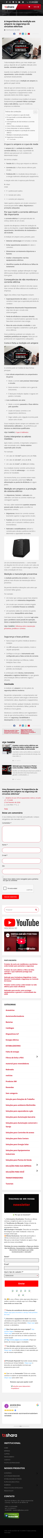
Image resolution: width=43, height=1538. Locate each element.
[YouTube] (19, 2)
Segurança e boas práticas (15, 137)
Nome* (6, 1257)
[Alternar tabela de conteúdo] (34, 112)
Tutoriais (9, 1184)
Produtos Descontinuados (13, 1488)
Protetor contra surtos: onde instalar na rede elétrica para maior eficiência (20, 986)
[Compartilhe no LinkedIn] (23, 34)
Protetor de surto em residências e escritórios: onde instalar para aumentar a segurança (21, 965)
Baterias (9, 1022)
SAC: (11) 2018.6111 (10, 1508)
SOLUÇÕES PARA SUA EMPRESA (18, 1166)
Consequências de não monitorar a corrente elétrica (20, 123)
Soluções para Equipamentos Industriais (18, 1152)
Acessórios (10, 1010)
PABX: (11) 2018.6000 (11, 1506)
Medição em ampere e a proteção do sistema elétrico (21, 132)
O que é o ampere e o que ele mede (18, 115)
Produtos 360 (11, 1081)
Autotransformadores (15, 1016)
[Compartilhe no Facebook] (14, 34)
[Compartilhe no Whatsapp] (26, 34)
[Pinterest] (23, 2)
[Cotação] (29, 7)
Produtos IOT (8, 1491)
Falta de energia (12, 1052)
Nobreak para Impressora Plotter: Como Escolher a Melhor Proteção (25, 767)
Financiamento (9, 1457)
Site (3, 866)
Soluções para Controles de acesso (20, 1132)
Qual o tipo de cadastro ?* (13, 1272)
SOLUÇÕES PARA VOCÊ (15, 1172)
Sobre (6, 1448)
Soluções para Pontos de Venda (19, 1160)
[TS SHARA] (9, 7)
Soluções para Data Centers (17, 1138)
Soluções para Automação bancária (20, 1117)
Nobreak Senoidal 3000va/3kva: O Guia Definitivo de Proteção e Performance (28, 731)
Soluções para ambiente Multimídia (20, 1105)
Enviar (21, 1283)
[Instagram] (10, 2)
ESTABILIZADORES (13, 1046)
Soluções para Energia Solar (17, 1144)
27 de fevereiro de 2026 (12, 802)
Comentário (6, 823)
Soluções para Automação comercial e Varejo (21, 1125)
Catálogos (10, 1028)
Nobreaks (10, 1069)
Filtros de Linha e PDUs (11, 1482)
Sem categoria (12, 1093)
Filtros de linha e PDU (15, 1058)
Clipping (7, 1454)
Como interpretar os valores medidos (18, 128)
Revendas (10, 1087)
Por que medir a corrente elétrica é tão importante (19, 118)
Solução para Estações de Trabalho (20, 1099)
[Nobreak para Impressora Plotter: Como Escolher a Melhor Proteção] (6, 770)
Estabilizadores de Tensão (13, 1479)
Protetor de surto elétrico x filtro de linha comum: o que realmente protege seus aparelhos (19, 971)
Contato (7, 1460)
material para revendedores (17, 1063)
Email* (6, 1264)
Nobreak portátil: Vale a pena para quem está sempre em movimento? (11, 731)
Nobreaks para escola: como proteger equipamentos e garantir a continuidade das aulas (20, 992)
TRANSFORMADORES (14, 1178)
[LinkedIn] (13, 2)
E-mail (5, 855)
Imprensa (7, 1451)
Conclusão (13, 139)
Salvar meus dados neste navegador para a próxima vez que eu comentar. (20, 879)
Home (4, 11)
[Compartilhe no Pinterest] (20, 34)
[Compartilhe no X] (16, 2)
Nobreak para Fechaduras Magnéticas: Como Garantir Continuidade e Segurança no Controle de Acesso (21, 979)
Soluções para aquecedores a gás (19, 1111)
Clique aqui (31, 1323)
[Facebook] (6, 2)
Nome (5, 845)
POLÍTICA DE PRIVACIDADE (12, 1463)
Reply (6, 809)
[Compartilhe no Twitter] (17, 34)
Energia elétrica (12, 1040)
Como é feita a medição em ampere (18, 126)
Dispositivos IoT (12, 1034)
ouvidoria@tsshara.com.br (21, 1510)
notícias (9, 1075)
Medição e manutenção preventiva (17, 135)
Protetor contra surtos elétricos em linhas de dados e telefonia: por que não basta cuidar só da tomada (25, 747)
